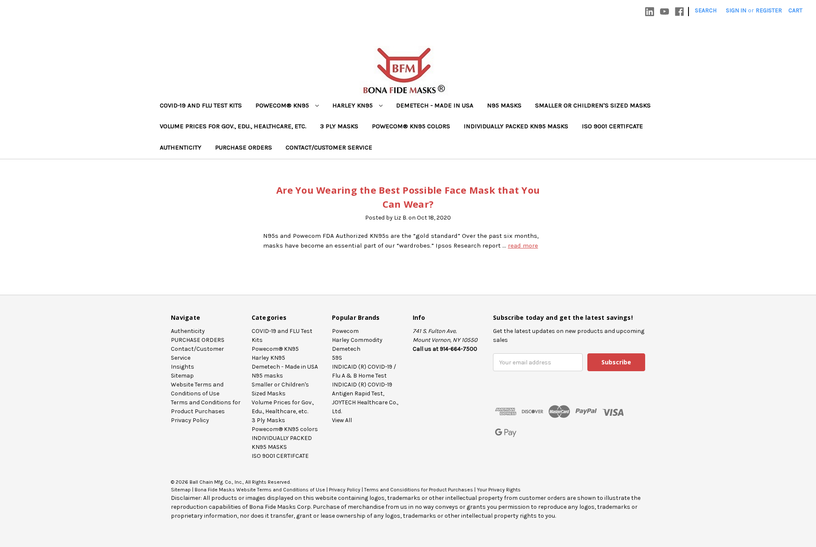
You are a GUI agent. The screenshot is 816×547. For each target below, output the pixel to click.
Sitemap (182, 375)
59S (337, 357)
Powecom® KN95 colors (411, 126)
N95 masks (504, 105)
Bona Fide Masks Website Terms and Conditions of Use (260, 490)
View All (342, 420)
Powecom (345, 331)
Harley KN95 (353, 105)
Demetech (346, 348)
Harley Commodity (357, 340)
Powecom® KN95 (283, 105)
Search (706, 10)
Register (769, 10)
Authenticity (180, 147)
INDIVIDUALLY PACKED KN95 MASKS (516, 126)
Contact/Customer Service (329, 147)
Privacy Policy (190, 420)
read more (523, 245)
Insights (182, 366)
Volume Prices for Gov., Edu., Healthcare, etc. (233, 126)
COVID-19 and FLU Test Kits (201, 105)
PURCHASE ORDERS (243, 147)
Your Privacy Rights (499, 490)
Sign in (736, 10)
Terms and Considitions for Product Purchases (418, 490)
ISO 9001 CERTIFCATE (612, 126)
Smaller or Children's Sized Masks (593, 105)
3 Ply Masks (339, 126)
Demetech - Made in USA (434, 105)
